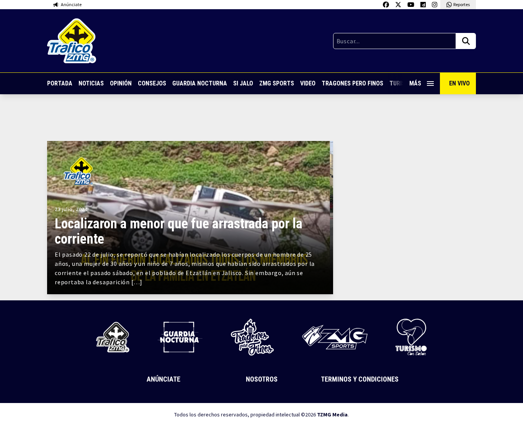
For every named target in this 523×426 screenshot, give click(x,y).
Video (307, 83)
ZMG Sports (276, 83)
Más (415, 83)
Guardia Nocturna (199, 83)
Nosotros (262, 379)
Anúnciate (163, 379)
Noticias (91, 83)
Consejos (152, 83)
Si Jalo (243, 83)
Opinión (121, 83)
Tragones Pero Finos (352, 83)
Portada (59, 83)
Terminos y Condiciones (360, 379)
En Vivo (459, 83)
